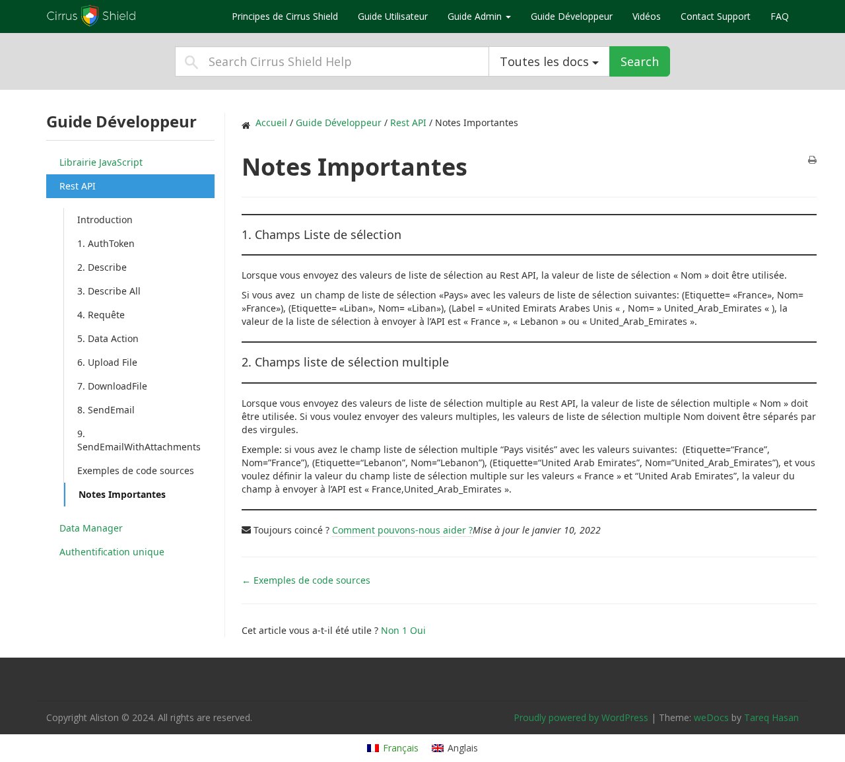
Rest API (77, 186)
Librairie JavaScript (101, 162)
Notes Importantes (122, 494)
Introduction (105, 219)
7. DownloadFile (112, 386)
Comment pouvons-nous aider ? (402, 530)
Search (640, 61)
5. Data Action (108, 338)
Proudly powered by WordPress (581, 717)
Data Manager (91, 528)
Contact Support (716, 16)
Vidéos (646, 16)
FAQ (779, 16)
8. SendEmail (106, 409)
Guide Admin (476, 16)
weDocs (711, 717)
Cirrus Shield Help (128, 15)
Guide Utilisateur (393, 16)
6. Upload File (107, 362)
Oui (418, 630)
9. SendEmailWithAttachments (139, 440)
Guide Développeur (572, 16)
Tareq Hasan (771, 717)
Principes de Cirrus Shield (285, 16)
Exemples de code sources (135, 470)
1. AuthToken (106, 243)
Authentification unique (111, 551)
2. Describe (102, 267)
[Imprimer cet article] (812, 160)
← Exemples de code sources (306, 580)
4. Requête (101, 314)
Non (394, 630)
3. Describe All (109, 291)
